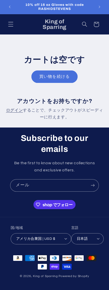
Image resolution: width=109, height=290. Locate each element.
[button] (10, 24)
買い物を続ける (54, 77)
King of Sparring (45, 276)
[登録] (93, 185)
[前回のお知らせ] (9, 6)
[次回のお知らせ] (99, 6)
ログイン (14, 110)
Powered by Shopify (74, 276)
